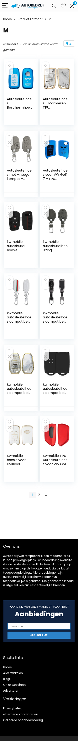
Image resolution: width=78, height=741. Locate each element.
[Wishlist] (63, 6)
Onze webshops (14, 685)
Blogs (7, 679)
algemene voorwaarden (20, 714)
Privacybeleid (12, 708)
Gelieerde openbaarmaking (23, 720)
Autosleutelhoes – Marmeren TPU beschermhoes (55, 105)
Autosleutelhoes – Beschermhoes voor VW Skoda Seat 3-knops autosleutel (19, 109)
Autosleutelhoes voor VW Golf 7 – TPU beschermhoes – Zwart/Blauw (55, 179)
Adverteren (11, 690)
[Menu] (5, 6)
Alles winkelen (13, 673)
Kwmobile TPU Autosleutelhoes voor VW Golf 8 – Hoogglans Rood (55, 464)
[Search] (54, 6)
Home (7, 19)
